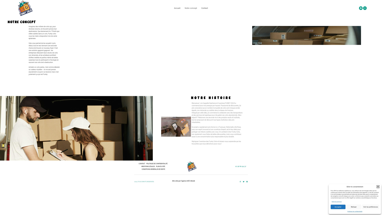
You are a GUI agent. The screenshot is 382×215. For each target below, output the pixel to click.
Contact (204, 8)
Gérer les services (337, 201)
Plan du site (160, 166)
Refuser (354, 207)
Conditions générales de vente (153, 169)
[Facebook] (361, 8)
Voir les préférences (370, 207)
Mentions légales (148, 166)
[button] (378, 187)
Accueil (177, 8)
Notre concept (191, 8)
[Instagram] (365, 8)
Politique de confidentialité (354, 211)
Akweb (192, 181)
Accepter (338, 207)
